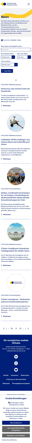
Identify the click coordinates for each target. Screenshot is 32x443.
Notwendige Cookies (17, 402)
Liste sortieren (5, 61)
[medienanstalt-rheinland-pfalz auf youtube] (16, 370)
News (19, 40)
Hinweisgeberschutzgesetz (21, 383)
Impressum (14, 375)
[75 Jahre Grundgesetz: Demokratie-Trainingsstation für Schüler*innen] (16, 232)
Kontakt (5, 375)
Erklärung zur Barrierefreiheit (16, 379)
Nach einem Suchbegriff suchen (11, 46)
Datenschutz (25, 375)
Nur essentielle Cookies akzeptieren (16, 429)
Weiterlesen (7, 105)
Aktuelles (13, 40)
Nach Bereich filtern (7, 53)
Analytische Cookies (17, 404)
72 (20, 328)
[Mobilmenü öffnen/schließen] (28, 4)
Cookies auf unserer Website (19, 408)
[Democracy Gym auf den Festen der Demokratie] (16, 80)
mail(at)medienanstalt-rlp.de (16, 351)
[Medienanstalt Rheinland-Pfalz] (9, 4)
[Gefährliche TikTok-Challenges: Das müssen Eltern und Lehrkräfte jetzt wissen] (16, 123)
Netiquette (6, 383)
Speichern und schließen (16, 435)
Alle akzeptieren (16, 423)
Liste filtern (8, 71)
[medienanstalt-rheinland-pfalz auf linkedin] (16, 357)
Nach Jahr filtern (22, 53)
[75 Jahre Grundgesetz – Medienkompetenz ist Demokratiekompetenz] (16, 283)
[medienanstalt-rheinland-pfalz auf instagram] (16, 363)
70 (12, 328)
